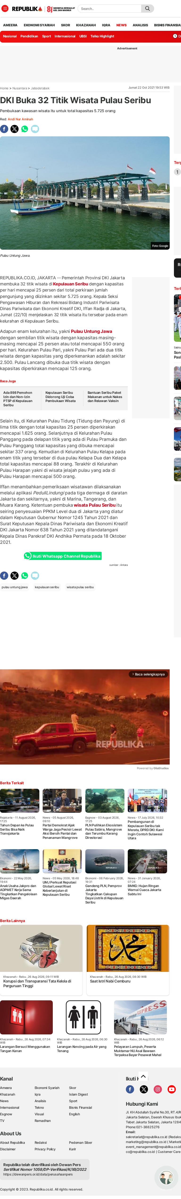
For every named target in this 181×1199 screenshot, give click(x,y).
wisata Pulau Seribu (95, 505)
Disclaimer (8, 1149)
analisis (140, 25)
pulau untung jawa (14, 587)
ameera (10, 25)
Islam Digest (78, 1094)
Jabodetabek (40, 88)
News (4, 1101)
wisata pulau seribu (80, 587)
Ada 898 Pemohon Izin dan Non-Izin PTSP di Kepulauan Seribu (17, 398)
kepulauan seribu (47, 587)
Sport (46, 36)
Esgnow (6, 1114)
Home (4, 88)
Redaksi (41, 1142)
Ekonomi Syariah (39, 25)
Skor (72, 1088)
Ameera (6, 1088)
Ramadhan (43, 1121)
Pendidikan (29, 36)
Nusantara (19, 88)
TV (2, 1121)
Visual (39, 1114)
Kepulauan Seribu (70, 283)
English (74, 1114)
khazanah (86, 25)
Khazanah (7, 1094)
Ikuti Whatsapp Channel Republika (66, 556)
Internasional (65, 36)
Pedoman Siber (80, 1142)
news (121, 25)
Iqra (38, 1094)
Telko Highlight (102, 36)
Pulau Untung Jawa (91, 331)
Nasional (10, 36)
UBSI (83, 36)
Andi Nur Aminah (20, 119)
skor (65, 25)
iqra (106, 25)
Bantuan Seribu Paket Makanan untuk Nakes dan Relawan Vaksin (105, 396)
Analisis (40, 1101)
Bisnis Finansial (80, 1107)
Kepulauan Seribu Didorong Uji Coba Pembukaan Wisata (60, 396)
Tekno (39, 1107)
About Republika (12, 1142)
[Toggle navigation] (5, 8)
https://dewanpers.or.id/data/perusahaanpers (38, 1174)
